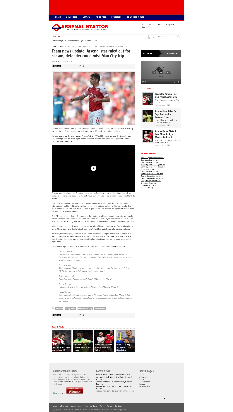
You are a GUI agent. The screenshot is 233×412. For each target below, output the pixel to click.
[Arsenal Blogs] (74, 393)
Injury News (70, 308)
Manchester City (85, 308)
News (62, 46)
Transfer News (135, 17)
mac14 (56, 62)
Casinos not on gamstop (150, 160)
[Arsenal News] (59, 393)
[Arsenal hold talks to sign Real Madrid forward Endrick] (148, 121)
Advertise (71, 17)
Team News (100, 308)
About (144, 24)
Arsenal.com (119, 246)
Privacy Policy (170, 24)
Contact (159, 24)
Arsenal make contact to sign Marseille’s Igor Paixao (116, 391)
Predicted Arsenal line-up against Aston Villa (166, 95)
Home (57, 17)
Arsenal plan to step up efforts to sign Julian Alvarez (75, 41)
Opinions (100, 17)
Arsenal (59, 308)
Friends (151, 24)
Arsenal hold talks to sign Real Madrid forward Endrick (83, 347)
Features (116, 17)
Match (86, 17)
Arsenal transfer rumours (67, 382)
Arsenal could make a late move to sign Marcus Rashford (104, 347)
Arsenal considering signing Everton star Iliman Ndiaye (123, 347)
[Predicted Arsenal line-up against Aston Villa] (148, 104)
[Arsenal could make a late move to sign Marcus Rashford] (148, 141)
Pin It (81, 66)
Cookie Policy (147, 27)
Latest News (146, 88)
